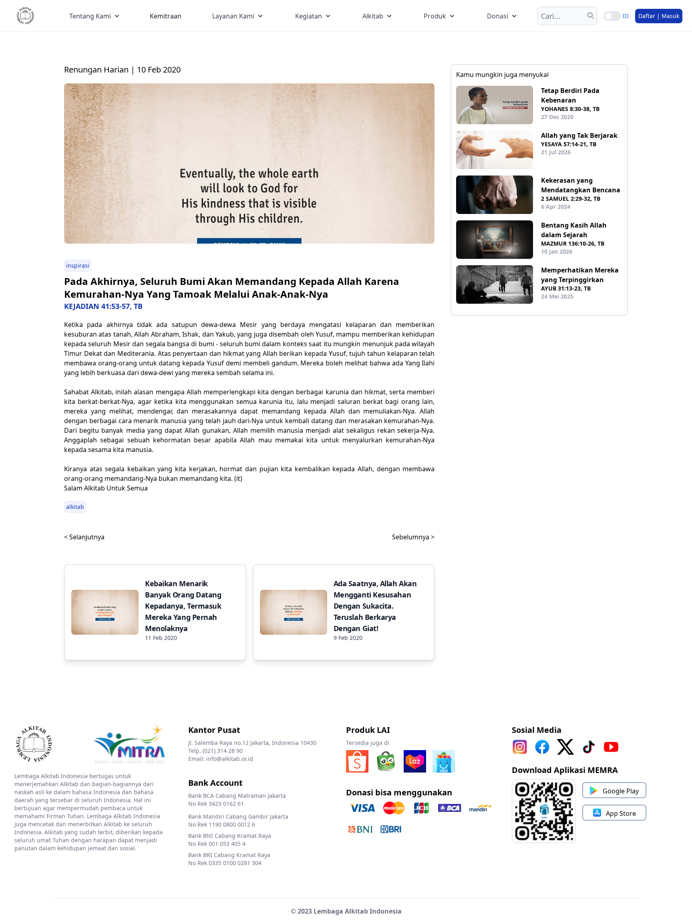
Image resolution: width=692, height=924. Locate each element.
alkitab (75, 506)
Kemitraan (165, 16)
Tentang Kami (90, 16)
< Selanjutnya (84, 537)
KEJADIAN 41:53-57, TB (103, 306)
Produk (435, 16)
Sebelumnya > (413, 537)
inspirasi (77, 265)
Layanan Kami (233, 16)
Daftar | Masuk (658, 16)
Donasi (497, 16)
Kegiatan (308, 16)
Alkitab (372, 16)
